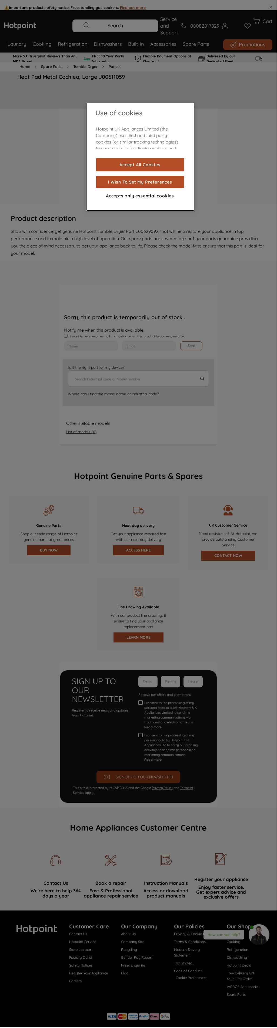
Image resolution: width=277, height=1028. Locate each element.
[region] (140, 157)
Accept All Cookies (139, 164)
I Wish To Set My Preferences (140, 182)
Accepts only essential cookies (140, 195)
